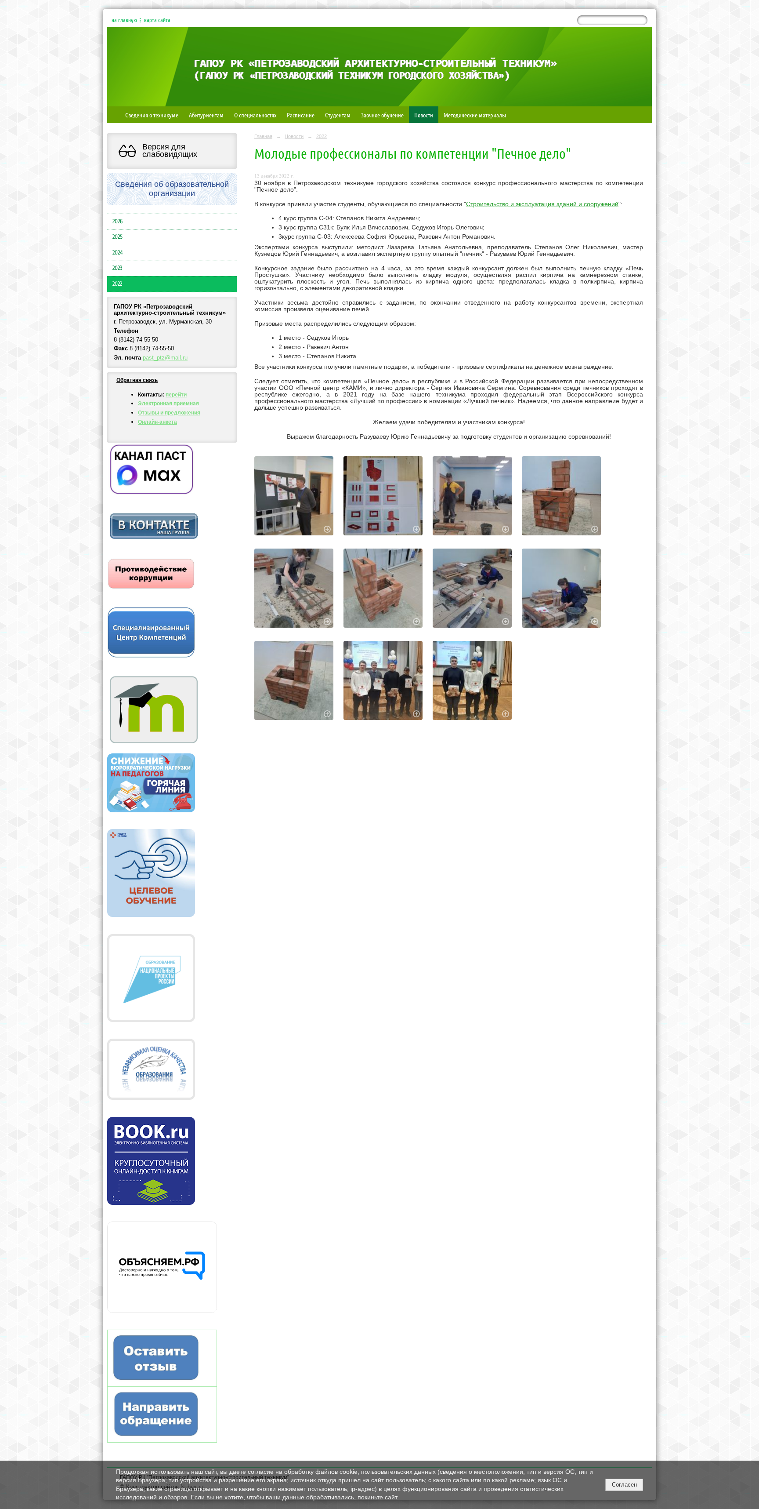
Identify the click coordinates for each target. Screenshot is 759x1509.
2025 (117, 236)
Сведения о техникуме (151, 115)
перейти (176, 395)
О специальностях (255, 115)
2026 (117, 221)
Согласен (624, 1484)
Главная (263, 136)
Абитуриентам (206, 115)
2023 (117, 268)
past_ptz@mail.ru (165, 358)
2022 (117, 283)
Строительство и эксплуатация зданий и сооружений (542, 204)
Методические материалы (475, 115)
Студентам (338, 115)
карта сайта (157, 20)
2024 (117, 252)
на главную (124, 20)
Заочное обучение (382, 115)
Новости (423, 115)
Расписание (300, 115)
